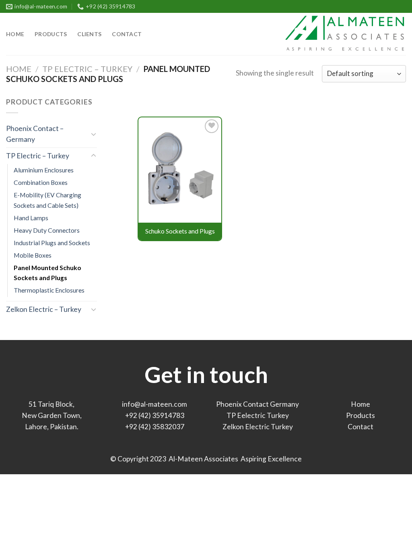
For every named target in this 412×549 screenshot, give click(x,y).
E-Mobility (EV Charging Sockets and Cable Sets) (47, 200)
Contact (127, 34)
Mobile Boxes (33, 255)
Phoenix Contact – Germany (35, 134)
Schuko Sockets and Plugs (180, 231)
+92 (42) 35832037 (154, 426)
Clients (89, 34)
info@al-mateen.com (154, 404)
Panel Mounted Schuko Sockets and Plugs (47, 272)
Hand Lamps (31, 217)
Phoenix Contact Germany (257, 404)
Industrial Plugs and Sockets (52, 242)
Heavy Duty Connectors (47, 230)
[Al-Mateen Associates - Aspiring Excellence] (344, 34)
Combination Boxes (41, 182)
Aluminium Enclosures (44, 170)
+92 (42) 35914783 (154, 415)
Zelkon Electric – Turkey (43, 309)
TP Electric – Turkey (87, 69)
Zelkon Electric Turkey (257, 426)
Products (51, 34)
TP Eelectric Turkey (258, 415)
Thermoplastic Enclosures (49, 290)
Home (15, 34)
